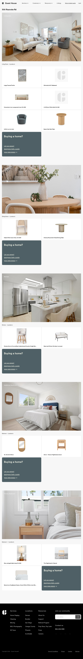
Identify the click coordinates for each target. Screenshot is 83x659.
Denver (27, 615)
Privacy (63, 651)
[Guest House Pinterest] (56, 634)
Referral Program (43, 623)
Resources (48, 3)
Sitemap (77, 651)
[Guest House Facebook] (70, 634)
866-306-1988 (59, 629)
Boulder (27, 619)
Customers (36, 3)
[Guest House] (9, 3)
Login (79, 3)
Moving (12, 623)
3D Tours (13, 630)
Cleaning (13, 619)
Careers (40, 634)
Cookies (70, 651)
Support (41, 619)
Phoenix (27, 630)
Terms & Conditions (53, 651)
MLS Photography (16, 626)
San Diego (28, 623)
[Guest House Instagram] (61, 634)
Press (40, 630)
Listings (59, 3)
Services (24, 3)
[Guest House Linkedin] (65, 634)
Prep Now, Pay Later (45, 626)
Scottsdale (28, 634)
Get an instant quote (70, 3)
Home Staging (14, 615)
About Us (41, 615)
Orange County (30, 626)
